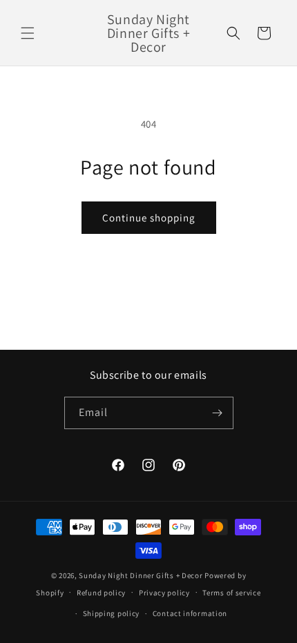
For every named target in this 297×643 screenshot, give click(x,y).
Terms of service (231, 592)
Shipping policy (111, 613)
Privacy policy (164, 592)
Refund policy (101, 592)
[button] (27, 33)
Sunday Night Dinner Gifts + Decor (140, 575)
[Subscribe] (217, 413)
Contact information (190, 613)
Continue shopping (148, 217)
